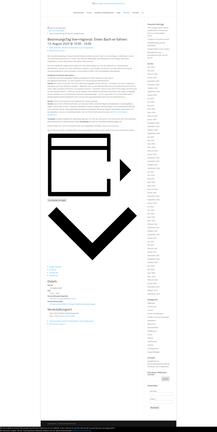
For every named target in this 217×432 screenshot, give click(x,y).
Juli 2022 (150, 207)
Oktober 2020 (152, 262)
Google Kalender (55, 267)
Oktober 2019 (152, 290)
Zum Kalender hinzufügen (57, 200)
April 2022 (151, 217)
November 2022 (153, 196)
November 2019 (153, 287)
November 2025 (153, 84)
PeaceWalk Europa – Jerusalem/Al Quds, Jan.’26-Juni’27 (157, 55)
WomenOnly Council (57, 50)
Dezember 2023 (153, 158)
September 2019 (153, 294)
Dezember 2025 (153, 81)
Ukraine (150, 345)
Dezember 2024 (153, 123)
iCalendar (52, 270)
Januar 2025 (152, 119)
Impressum (52, 423)
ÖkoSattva (53, 299)
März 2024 (151, 147)
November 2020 (153, 259)
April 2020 (151, 273)
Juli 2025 (150, 98)
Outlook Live (53, 276)
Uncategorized (152, 348)
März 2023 (151, 186)
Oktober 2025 (152, 88)
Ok (73, 431)
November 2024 (153, 126)
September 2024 (153, 133)
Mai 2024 (150, 140)
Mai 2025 (150, 105)
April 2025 (151, 109)
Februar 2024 (152, 151)
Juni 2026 (150, 67)
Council (150, 310)
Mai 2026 (150, 71)
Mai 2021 (150, 245)
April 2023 (151, 182)
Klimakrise (54, 304)
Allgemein (151, 303)
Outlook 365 (53, 273)
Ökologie (71, 304)
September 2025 (153, 91)
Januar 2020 (152, 283)
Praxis (89, 13)
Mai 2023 (150, 179)
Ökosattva (78, 304)
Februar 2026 (152, 74)
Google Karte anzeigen (67, 316)
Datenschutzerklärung (66, 423)
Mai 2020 (150, 269)
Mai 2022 (150, 213)
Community (151, 306)
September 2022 (153, 200)
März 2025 (151, 112)
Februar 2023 (152, 189)
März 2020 (151, 276)
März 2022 (151, 221)
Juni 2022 (150, 210)
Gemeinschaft (78, 13)
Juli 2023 (150, 172)
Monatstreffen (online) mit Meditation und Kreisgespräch (71, 48)
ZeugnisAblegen (89, 304)
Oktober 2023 (152, 165)
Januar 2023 (152, 193)
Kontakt (135, 13)
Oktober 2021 (152, 231)
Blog (118, 13)
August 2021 (152, 238)
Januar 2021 (152, 252)
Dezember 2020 (153, 255)
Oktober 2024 (152, 130)
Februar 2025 (152, 116)
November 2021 (153, 227)
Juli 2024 (150, 137)
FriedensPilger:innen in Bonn (158, 49)
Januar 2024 (152, 154)
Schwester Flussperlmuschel (158, 39)
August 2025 (152, 95)
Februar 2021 (152, 248)
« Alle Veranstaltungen (56, 31)
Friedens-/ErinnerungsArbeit (158, 317)
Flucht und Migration (155, 314)
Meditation (63, 304)
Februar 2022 (152, 224)
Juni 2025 (150, 102)
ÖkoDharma (152, 331)
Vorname (153, 391)
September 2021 (153, 234)
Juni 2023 (150, 175)
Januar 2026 (152, 77)
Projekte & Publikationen (104, 13)
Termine (126, 13)
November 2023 (153, 161)
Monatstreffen (152, 327)
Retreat (150, 338)
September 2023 (153, 168)
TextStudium (152, 341)
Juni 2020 (150, 266)
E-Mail (153, 399)
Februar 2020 (152, 280)
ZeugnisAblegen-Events (67, 299)
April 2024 (151, 144)
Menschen (151, 324)
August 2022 (152, 203)
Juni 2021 (150, 241)
